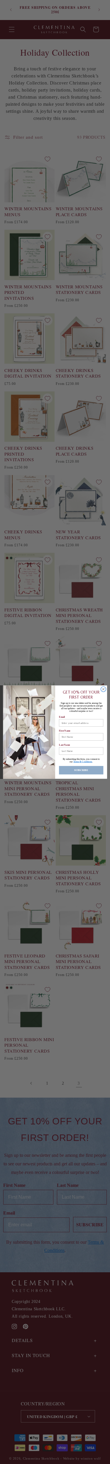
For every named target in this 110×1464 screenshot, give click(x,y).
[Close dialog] (103, 689)
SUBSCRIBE (81, 770)
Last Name (64, 744)
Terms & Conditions (82, 761)
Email (62, 716)
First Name (64, 730)
